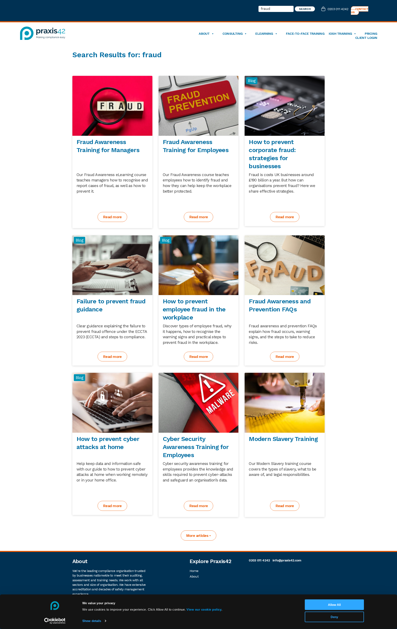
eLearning (264, 33)
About (204, 33)
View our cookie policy (204, 609)
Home (194, 571)
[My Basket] (324, 9)
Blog (252, 80)
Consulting (232, 33)
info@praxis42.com (287, 560)
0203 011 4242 (338, 9)
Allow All (334, 604)
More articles (197, 535)
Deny (334, 617)
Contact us (359, 10)
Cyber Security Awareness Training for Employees (195, 447)
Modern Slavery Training (283, 438)
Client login (366, 37)
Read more (112, 217)
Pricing (371, 33)
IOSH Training (340, 33)
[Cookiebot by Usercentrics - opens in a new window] (55, 621)
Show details (91, 621)
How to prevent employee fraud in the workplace (194, 309)
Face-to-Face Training (305, 33)
